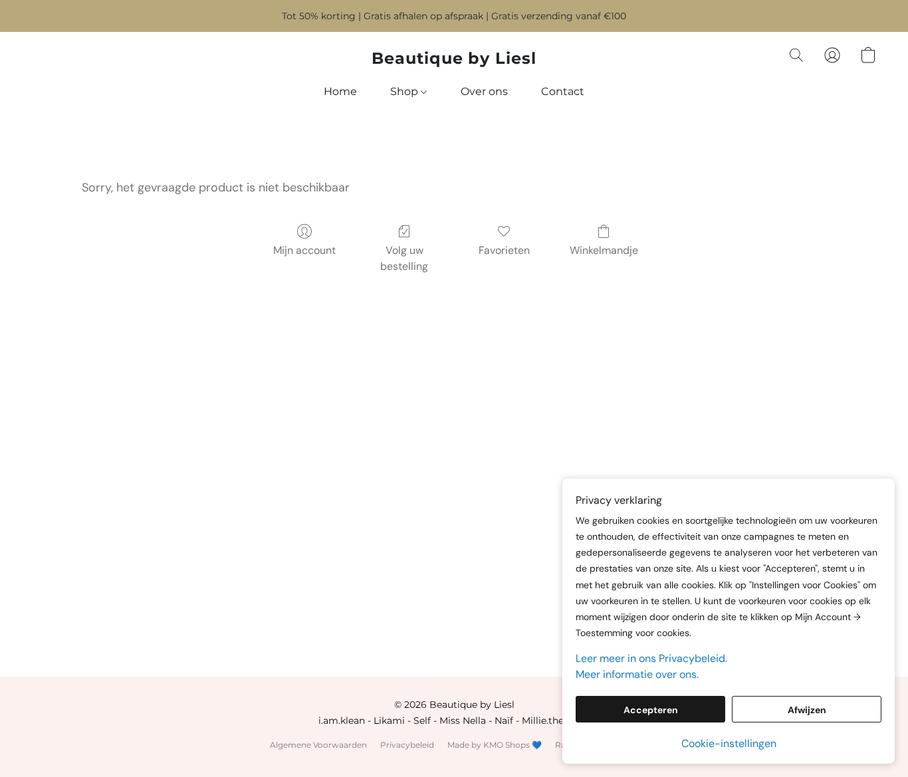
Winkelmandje (604, 250)
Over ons (484, 91)
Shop (405, 91)
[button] (454, 58)
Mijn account (304, 250)
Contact (562, 91)
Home (340, 91)
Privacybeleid (407, 745)
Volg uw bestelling (404, 258)
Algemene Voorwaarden (318, 745)
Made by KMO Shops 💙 (494, 745)
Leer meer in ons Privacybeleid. (651, 658)
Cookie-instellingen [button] (728, 743)
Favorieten (504, 250)
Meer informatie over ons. (637, 674)
